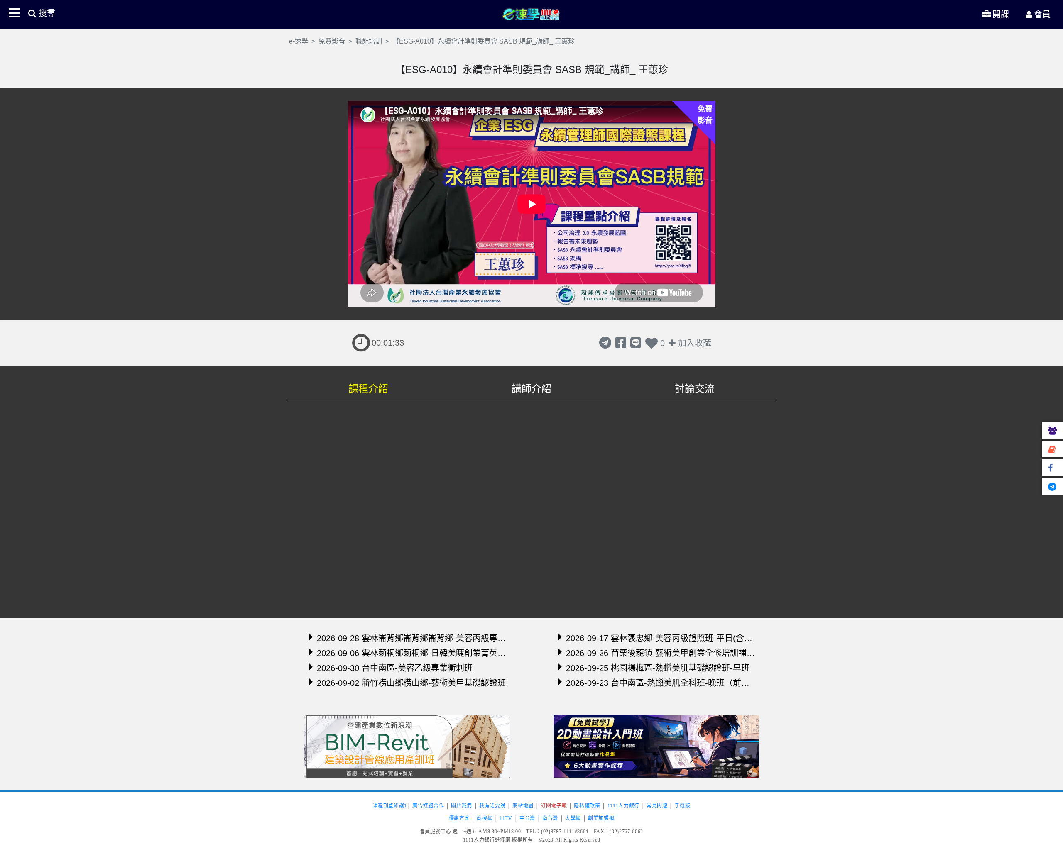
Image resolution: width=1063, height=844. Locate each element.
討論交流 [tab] (695, 388)
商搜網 (484, 818)
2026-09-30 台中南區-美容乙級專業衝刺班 (395, 668)
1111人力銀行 (623, 806)
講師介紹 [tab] (531, 388)
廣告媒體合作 (428, 806)
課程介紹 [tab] (368, 388)
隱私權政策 (587, 806)
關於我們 (461, 806)
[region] (531, 506)
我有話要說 (492, 806)
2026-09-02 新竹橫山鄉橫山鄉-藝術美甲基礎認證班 (411, 683)
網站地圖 (523, 806)
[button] (14, 13)
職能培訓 (368, 41)
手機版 (683, 806)
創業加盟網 (601, 818)
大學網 (573, 818)
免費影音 (331, 41)
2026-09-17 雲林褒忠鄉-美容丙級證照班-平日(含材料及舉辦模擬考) (660, 638)
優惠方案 (459, 818)
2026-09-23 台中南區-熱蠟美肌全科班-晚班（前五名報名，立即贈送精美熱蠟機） (660, 683)
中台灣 (527, 818)
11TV (506, 818)
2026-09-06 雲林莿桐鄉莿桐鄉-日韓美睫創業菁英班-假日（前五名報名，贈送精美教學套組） (411, 653)
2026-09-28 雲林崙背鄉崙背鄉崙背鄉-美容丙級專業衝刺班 (411, 638)
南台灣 (550, 818)
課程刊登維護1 (389, 806)
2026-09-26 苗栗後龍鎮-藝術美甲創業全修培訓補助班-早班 (660, 653)
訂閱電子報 (554, 806)
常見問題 (657, 806)
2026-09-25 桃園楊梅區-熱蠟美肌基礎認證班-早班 (657, 668)
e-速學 (531, 13)
